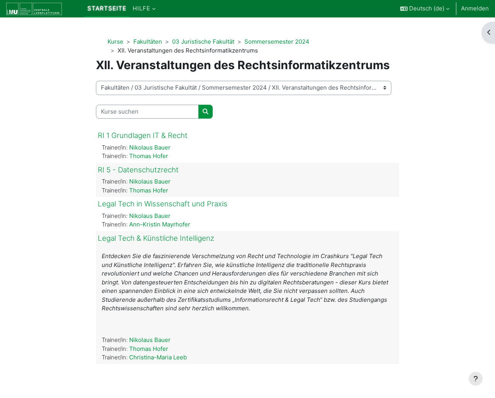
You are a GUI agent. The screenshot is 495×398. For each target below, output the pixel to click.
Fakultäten (147, 41)
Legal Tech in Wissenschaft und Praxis (162, 203)
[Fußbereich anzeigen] (476, 379)
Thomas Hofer (148, 156)
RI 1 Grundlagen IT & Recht (143, 135)
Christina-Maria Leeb (158, 357)
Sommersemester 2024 (276, 41)
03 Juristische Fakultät (203, 41)
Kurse (115, 41)
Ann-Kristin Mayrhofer (159, 224)
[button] (424, 8)
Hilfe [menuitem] (141, 8)
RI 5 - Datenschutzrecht (138, 169)
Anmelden (475, 8)
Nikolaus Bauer (150, 147)
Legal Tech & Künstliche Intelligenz (156, 238)
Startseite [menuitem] (106, 8)
